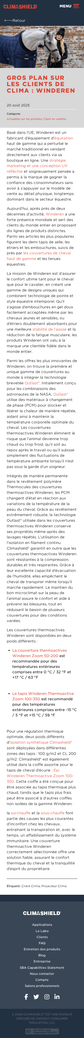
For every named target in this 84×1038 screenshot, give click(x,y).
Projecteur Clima (54, 886)
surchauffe (20, 813)
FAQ (42, 943)
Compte (42, 980)
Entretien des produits (42, 949)
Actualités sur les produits (24, 119)
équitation (63, 138)
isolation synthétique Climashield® (41, 742)
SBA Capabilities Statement (42, 967)
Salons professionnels (42, 986)
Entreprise (42, 961)
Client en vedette (54, 119)
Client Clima (31, 886)
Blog (42, 955)
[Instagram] (47, 995)
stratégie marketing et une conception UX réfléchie (37, 166)
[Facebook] (27, 995)
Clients (42, 937)
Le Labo (42, 931)
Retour (19, 20)
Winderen (55, 214)
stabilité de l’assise (49, 329)
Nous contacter (42, 973)
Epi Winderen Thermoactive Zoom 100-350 (40, 776)
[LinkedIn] (56, 995)
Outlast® (32, 383)
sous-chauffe (53, 813)
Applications (42, 924)
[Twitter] (37, 995)
